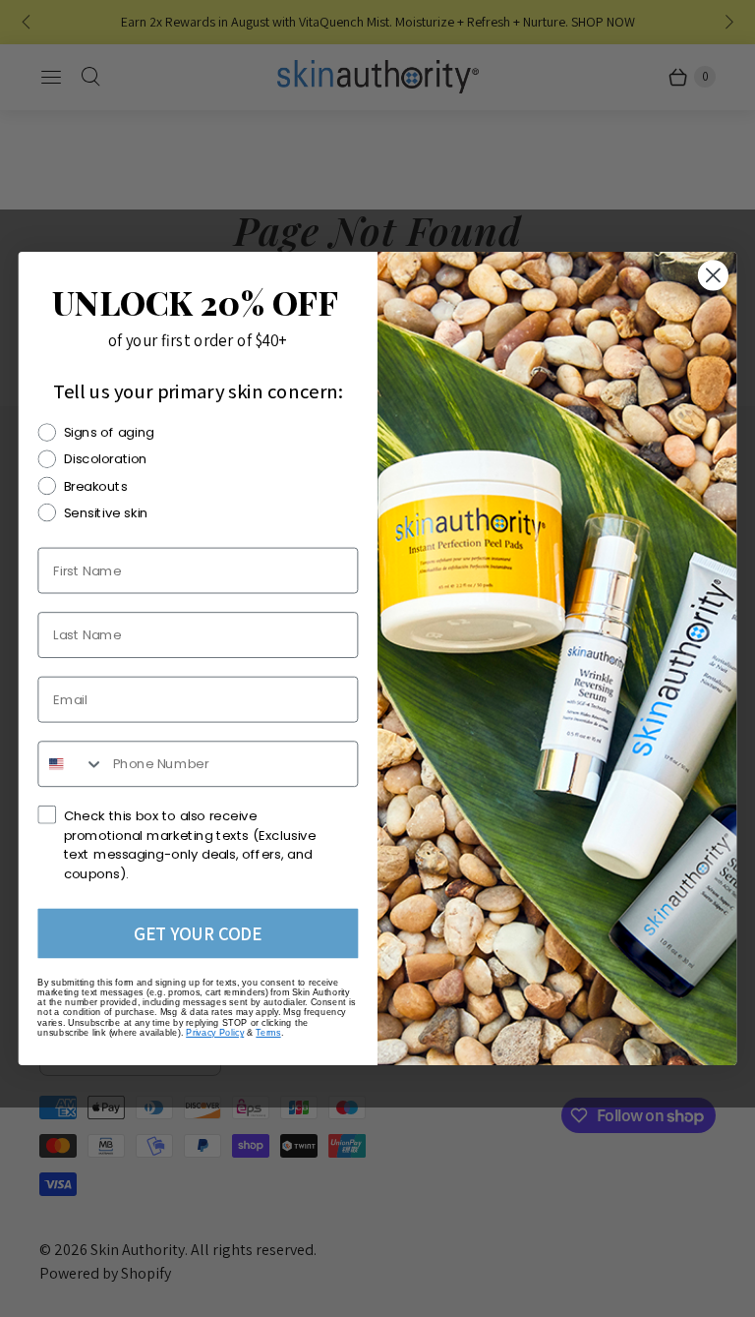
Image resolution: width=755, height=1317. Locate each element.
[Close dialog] (713, 275)
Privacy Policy (215, 1033)
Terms (268, 1033)
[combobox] (70, 764)
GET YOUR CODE (197, 933)
